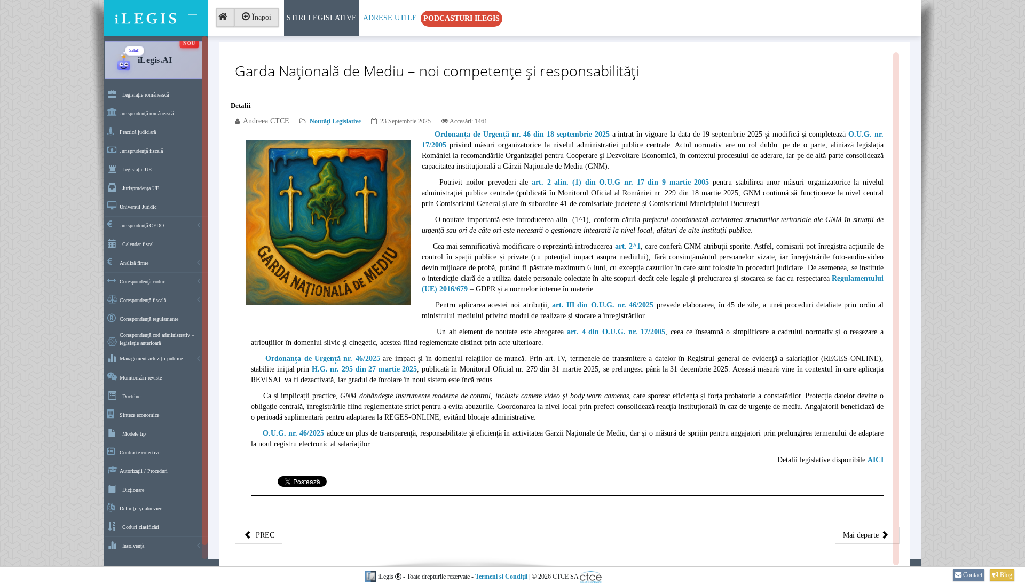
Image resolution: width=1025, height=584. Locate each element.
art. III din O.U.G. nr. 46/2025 (602, 305)
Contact (971, 575)
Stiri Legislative (322, 18)
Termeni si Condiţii (501, 576)
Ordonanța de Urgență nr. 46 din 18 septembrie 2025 (522, 134)
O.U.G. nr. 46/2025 (294, 433)
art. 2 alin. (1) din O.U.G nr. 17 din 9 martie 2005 (620, 182)
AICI (876, 460)
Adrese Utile (390, 18)
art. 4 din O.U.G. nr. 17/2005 (616, 332)
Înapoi (260, 17)
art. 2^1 (628, 246)
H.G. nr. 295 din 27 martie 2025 (364, 369)
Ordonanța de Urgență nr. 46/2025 (322, 358)
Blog (1005, 575)
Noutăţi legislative (335, 121)
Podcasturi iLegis (461, 18)
